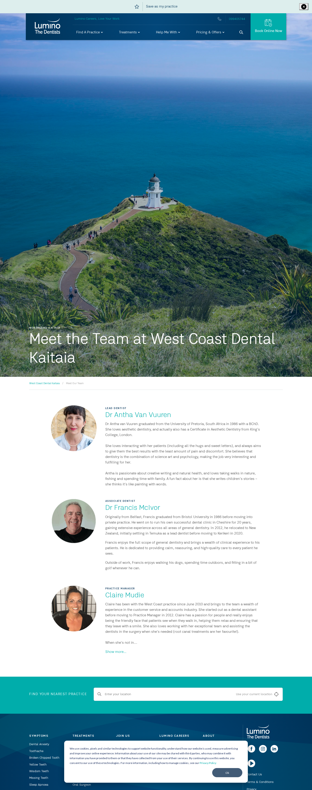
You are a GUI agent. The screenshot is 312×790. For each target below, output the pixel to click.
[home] (258, 732)
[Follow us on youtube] (251, 766)
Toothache (36, 751)
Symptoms (38, 735)
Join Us (123, 735)
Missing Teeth (38, 777)
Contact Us (254, 774)
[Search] (241, 32)
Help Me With (167, 32)
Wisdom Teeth (39, 771)
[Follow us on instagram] (263, 751)
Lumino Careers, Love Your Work (97, 18)
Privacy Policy (208, 763)
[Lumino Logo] (47, 26)
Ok (227, 772)
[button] (90, 32)
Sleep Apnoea (38, 784)
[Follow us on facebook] (251, 751)
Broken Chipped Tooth (44, 757)
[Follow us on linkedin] (274, 751)
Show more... (115, 652)
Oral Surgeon (82, 784)
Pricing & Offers (209, 32)
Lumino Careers (174, 735)
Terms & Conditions (260, 782)
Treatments (128, 32)
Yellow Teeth (38, 764)
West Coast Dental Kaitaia (44, 383)
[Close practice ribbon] (303, 6)
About (209, 735)
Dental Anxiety (39, 744)
